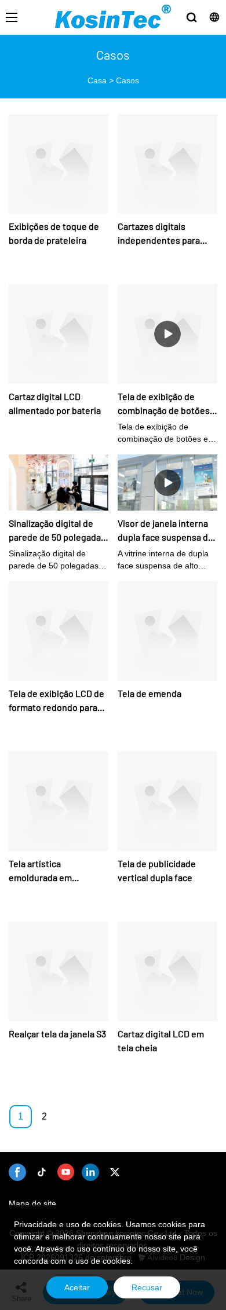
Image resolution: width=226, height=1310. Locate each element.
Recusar (147, 1287)
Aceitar (77, 1287)
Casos (127, 80)
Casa (97, 80)
